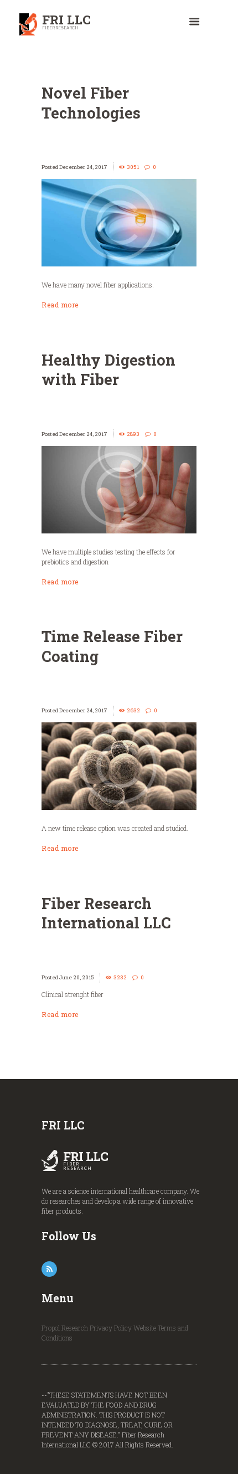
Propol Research (65, 1327)
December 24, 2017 (83, 167)
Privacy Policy (111, 1327)
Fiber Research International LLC (106, 912)
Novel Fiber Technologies (91, 102)
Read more (60, 304)
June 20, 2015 (76, 977)
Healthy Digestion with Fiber (108, 369)
